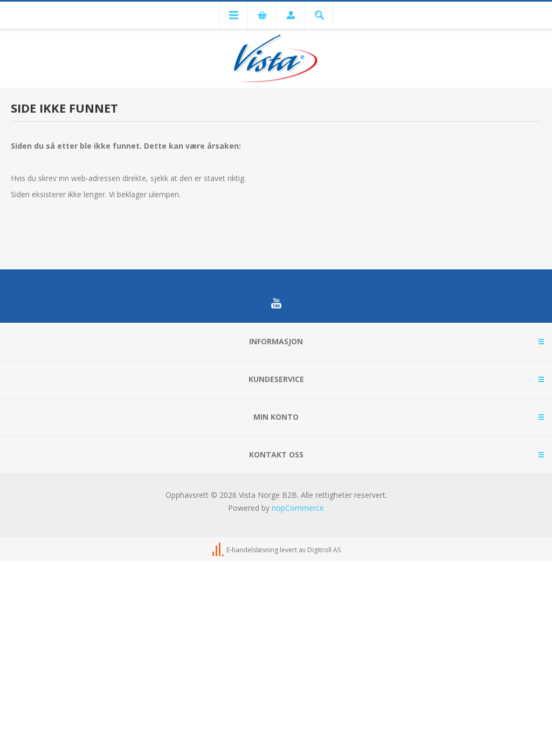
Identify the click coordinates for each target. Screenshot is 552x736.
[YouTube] (276, 303)
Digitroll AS (324, 549)
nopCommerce (298, 508)
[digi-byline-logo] (218, 549)
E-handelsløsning (252, 549)
